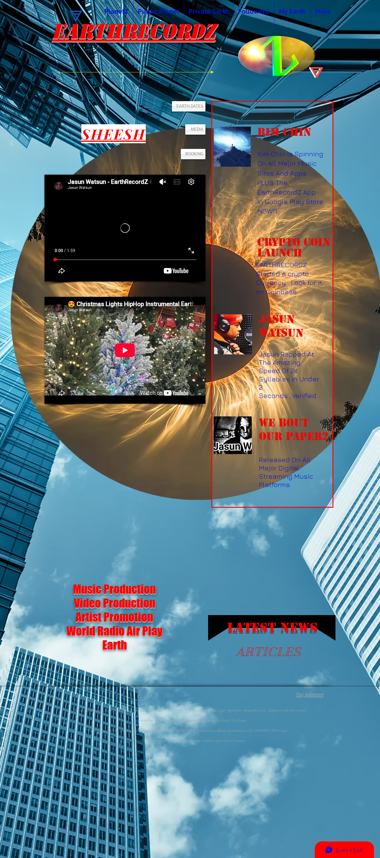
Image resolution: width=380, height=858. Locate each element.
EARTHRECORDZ (133, 31)
